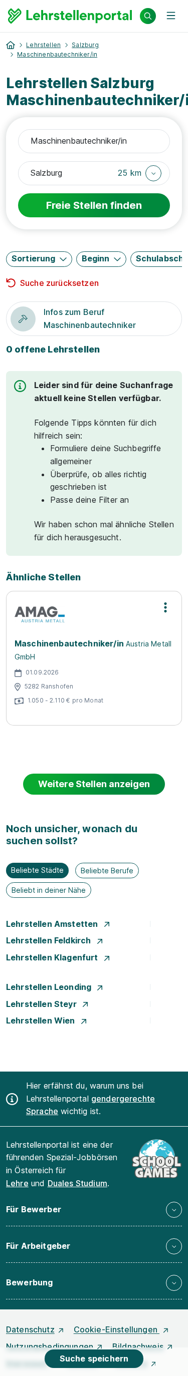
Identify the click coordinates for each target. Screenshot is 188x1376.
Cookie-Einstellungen (116, 1329)
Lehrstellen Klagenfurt (53, 957)
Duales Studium (77, 1183)
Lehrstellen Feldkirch (49, 940)
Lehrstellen (43, 45)
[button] (139, 173)
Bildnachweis (137, 1346)
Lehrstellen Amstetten (53, 924)
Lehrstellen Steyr (42, 1004)
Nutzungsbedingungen (49, 1346)
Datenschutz (30, 1329)
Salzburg (85, 45)
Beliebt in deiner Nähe (49, 890)
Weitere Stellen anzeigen (94, 784)
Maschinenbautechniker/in (57, 54)
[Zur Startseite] (70, 16)
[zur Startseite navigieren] (10, 45)
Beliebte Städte (37, 870)
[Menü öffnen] (171, 16)
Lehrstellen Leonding (49, 987)
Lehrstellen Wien (41, 1020)
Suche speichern (94, 1358)
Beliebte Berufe (107, 870)
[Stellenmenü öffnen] (165, 607)
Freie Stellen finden (94, 205)
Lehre (17, 1183)
